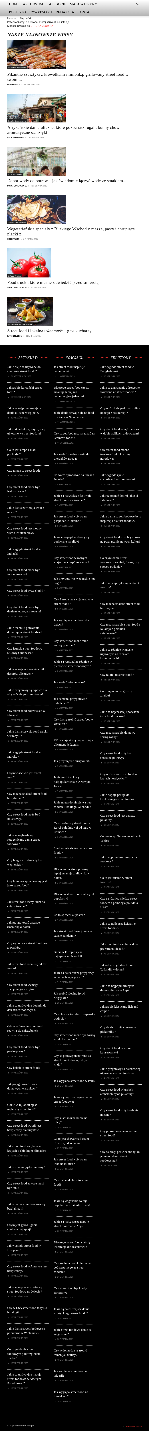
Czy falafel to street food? (117, 674)
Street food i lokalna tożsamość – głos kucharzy (49, 330)
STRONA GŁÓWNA (42, 25)
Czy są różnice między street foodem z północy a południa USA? (119, 903)
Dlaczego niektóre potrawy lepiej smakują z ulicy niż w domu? (72, 873)
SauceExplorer (15, 137)
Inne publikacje (15, 174)
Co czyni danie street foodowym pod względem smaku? (24, 1354)
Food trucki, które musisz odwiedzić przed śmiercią (52, 282)
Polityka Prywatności (30, 12)
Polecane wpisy (134, 1426)
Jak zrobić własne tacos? (70, 682)
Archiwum (33, 4)
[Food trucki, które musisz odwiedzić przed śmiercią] (52, 262)
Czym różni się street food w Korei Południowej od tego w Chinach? (72, 827)
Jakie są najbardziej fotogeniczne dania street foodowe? (23, 839)
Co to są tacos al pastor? (69, 915)
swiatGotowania (17, 185)
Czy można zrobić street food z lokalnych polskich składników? (120, 629)
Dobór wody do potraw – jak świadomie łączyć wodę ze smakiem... (66, 180)
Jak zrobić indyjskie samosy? (26, 1167)
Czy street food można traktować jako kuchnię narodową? (115, 454)
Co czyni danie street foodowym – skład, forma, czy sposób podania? (119, 562)
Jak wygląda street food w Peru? (74, 1081)
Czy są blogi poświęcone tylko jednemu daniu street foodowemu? (120, 1156)
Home (14, 4)
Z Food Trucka (14, 276)
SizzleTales (13, 239)
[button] (137, 4)
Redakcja (65, 12)
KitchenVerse (14, 335)
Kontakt (85, 12)
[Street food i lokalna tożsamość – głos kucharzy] (49, 311)
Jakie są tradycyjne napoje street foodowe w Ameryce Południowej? (24, 1379)
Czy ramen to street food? (23, 470)
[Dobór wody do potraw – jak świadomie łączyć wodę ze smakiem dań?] (66, 161)
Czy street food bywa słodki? (26, 590)
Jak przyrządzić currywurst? (72, 761)
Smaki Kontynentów (17, 121)
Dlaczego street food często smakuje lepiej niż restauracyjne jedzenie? (71, 392)
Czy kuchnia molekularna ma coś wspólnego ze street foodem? (72, 1267)
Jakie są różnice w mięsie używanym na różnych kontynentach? (116, 654)
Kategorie (56, 4)
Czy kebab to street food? (23, 1067)
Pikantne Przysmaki (17, 67)
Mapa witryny (83, 4)
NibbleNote (13, 84)
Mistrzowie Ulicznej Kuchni (20, 324)
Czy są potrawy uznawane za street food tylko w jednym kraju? (72, 1060)
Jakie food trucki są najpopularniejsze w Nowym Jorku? (72, 782)
